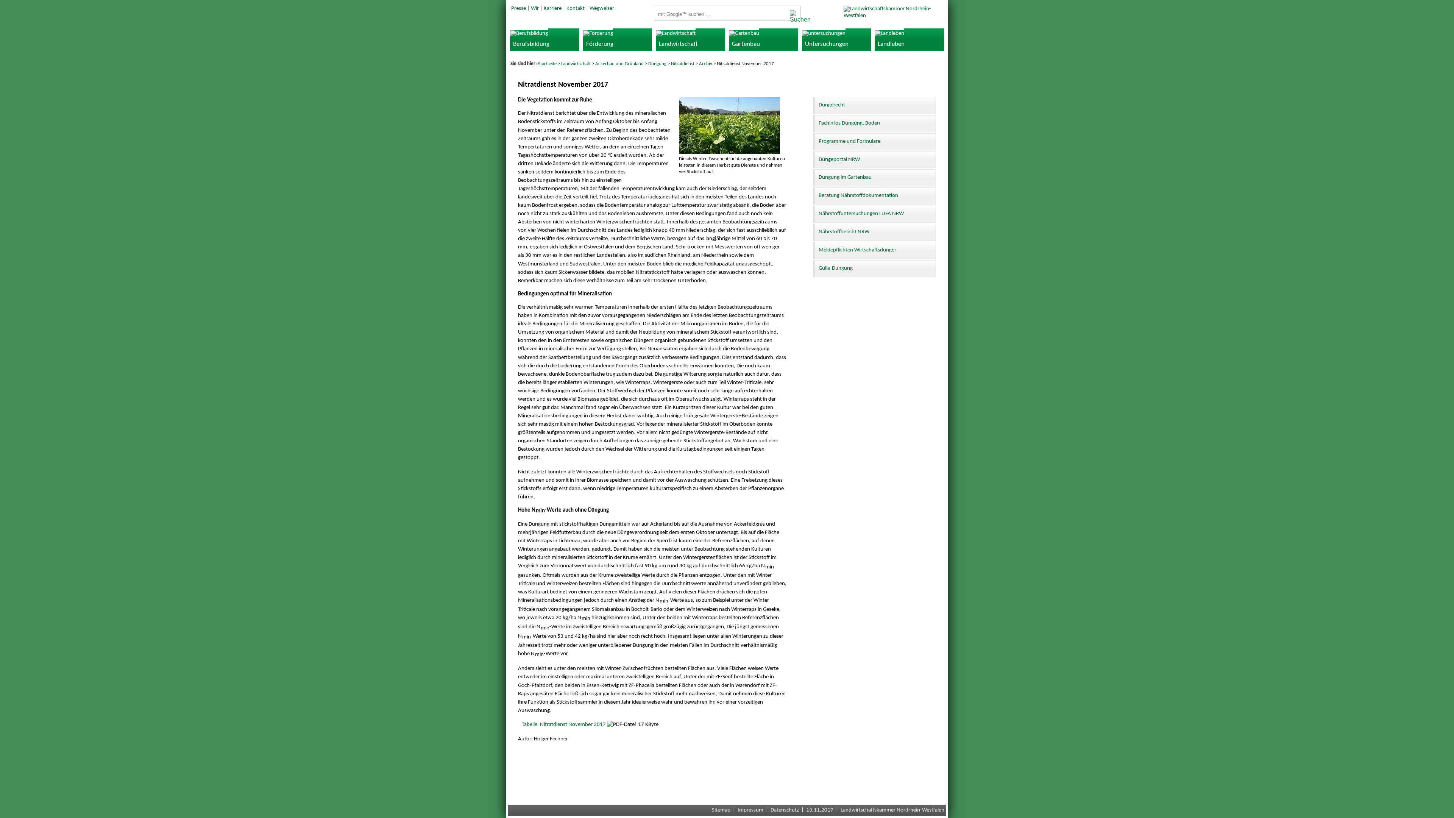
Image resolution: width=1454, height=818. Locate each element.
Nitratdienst (682, 63)
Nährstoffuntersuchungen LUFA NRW (861, 214)
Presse (518, 8)
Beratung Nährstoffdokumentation (858, 195)
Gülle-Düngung (836, 268)
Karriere (553, 8)
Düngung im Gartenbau (845, 177)
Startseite (547, 63)
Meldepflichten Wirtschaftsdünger (857, 250)
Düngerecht (832, 105)
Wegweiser (602, 8)
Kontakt (575, 8)
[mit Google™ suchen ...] (793, 16)
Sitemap (721, 810)
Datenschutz (785, 810)
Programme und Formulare (849, 141)
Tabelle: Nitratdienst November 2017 (564, 724)
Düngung (657, 63)
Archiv (705, 63)
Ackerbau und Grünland (619, 63)
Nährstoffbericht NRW (844, 232)
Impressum (750, 810)
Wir (535, 8)
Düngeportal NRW (839, 159)
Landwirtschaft (576, 63)
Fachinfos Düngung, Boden (849, 123)
